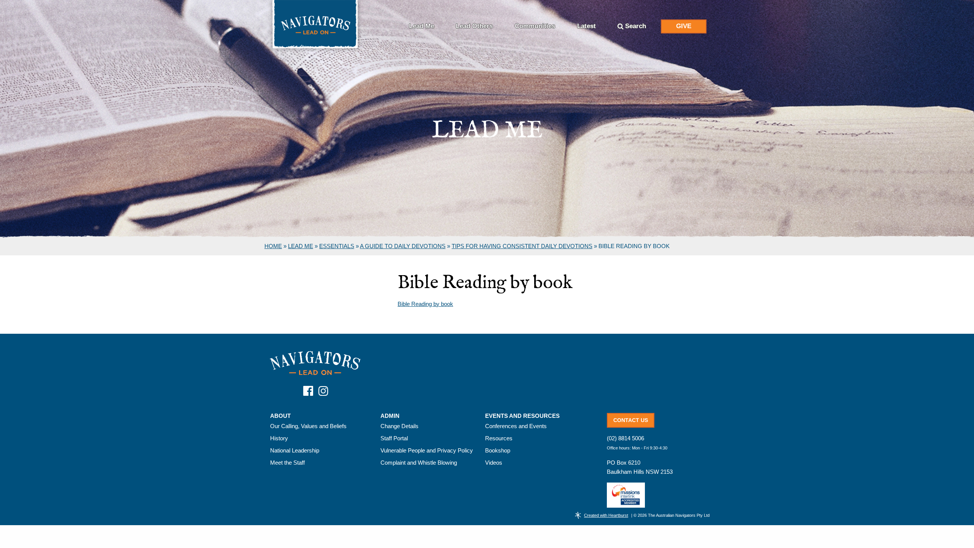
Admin (389, 416)
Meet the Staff (287, 462)
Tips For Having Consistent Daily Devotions (522, 246)
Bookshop (497, 450)
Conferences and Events (516, 426)
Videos (493, 462)
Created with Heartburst (606, 515)
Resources (498, 438)
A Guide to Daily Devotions (403, 246)
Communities (535, 26)
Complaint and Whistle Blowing (418, 462)
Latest (586, 26)
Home (273, 246)
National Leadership (294, 450)
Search (635, 26)
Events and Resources (522, 416)
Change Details (399, 426)
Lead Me (421, 26)
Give (683, 26)
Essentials (336, 246)
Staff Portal (394, 438)
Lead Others (474, 26)
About (280, 416)
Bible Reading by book (425, 304)
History (279, 438)
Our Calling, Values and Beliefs (308, 426)
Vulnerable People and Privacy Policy (426, 450)
